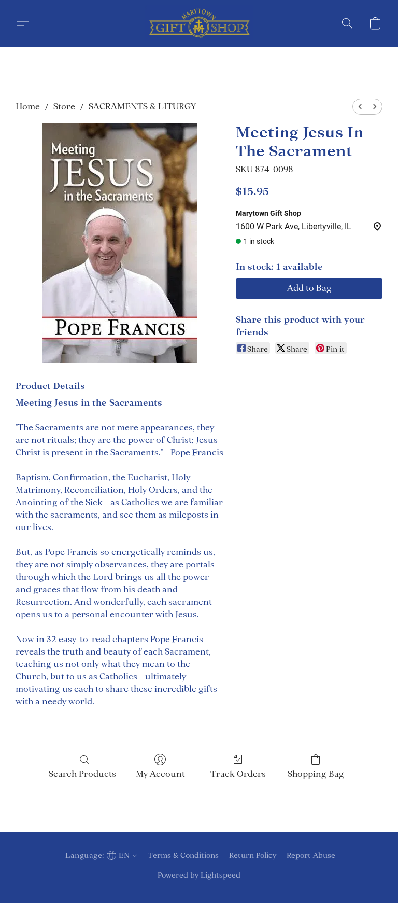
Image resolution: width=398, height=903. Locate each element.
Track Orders (238, 774)
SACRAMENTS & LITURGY (142, 106)
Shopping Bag (316, 774)
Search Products (82, 774)
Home (28, 106)
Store (64, 106)
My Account (160, 774)
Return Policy (252, 855)
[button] (199, 23)
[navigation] (100, 855)
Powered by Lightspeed (199, 875)
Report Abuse (311, 855)
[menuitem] (360, 106)
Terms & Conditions (183, 855)
